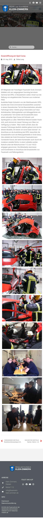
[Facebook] (33, 2)
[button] (40, 9)
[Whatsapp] (30, 2)
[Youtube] (37, 2)
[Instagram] (40, 2)
